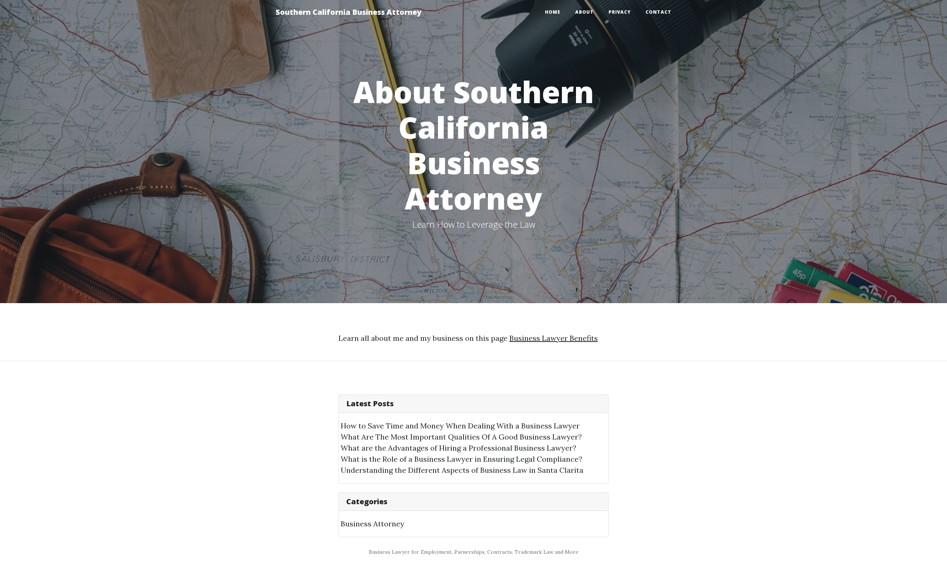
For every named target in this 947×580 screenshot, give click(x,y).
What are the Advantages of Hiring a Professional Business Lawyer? (458, 447)
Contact (658, 12)
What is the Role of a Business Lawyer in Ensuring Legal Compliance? (461, 459)
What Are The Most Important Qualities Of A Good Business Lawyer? (461, 436)
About (584, 12)
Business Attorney (372, 523)
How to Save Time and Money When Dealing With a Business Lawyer (460, 425)
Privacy (620, 12)
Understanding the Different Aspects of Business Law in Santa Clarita (462, 470)
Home (552, 12)
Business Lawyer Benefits (553, 338)
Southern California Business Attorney (348, 12)
